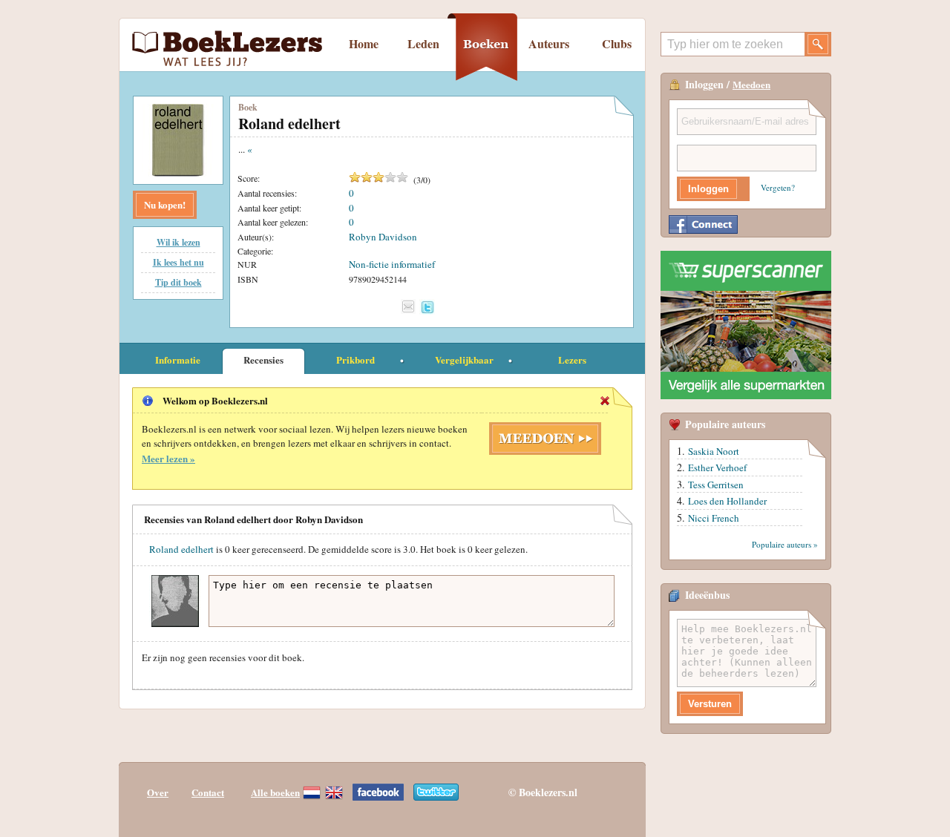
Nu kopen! (165, 204)
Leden (423, 43)
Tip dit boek (178, 282)
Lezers (572, 359)
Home (364, 43)
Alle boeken (275, 792)
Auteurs (548, 43)
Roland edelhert (181, 549)
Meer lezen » (168, 458)
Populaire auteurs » (785, 544)
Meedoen (751, 84)
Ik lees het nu (178, 262)
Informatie (177, 359)
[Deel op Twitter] (427, 307)
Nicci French (713, 518)
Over (157, 792)
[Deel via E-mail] (408, 306)
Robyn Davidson (383, 236)
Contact (207, 792)
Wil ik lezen (178, 242)
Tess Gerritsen (716, 484)
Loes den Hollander (727, 501)
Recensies (263, 359)
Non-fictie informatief (392, 264)
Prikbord (355, 359)
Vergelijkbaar (464, 359)
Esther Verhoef (717, 467)
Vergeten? (778, 187)
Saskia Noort (713, 451)
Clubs (617, 43)
